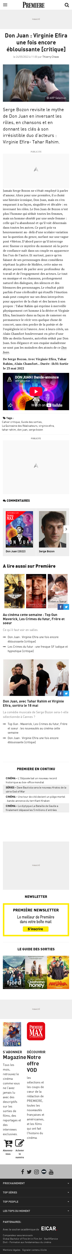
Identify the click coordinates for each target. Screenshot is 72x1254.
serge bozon (36, 429)
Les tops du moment (16, 1210)
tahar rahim (9, 429)
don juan (22, 429)
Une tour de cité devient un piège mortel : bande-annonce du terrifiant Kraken (35, 798)
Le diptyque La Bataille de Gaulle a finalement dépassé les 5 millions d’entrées (32, 808)
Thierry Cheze (50, 56)
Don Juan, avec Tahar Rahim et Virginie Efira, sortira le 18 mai (33, 703)
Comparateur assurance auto (18, 1235)
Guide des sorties (31, 421)
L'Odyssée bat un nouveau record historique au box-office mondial (31, 780)
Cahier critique (11, 421)
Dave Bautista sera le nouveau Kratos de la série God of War (36, 789)
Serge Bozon (47, 551)
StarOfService (51, 1238)
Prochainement (14, 1183)
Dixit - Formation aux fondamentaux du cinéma (27, 1242)
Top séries (10, 1192)
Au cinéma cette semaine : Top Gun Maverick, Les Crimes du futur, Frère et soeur (34, 619)
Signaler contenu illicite (34, 1249)
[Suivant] (66, 529)
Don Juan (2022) (16, 551)
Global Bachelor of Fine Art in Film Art (22, 1238)
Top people (10, 1201)
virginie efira (46, 425)
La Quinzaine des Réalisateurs (19, 425)
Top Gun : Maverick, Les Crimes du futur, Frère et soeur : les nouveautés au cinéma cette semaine (37, 728)
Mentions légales (11, 1249)
